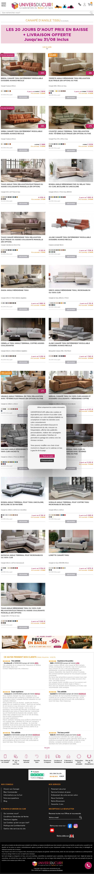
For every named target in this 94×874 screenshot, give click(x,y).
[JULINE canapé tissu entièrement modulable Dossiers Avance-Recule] (71, 223)
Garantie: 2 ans (57, 804)
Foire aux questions (11, 798)
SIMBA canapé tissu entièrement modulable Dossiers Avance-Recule (21, 132)
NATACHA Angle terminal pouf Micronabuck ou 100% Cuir (22, 556)
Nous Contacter (57, 798)
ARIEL (37, 663)
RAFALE (37, 694)
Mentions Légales (10, 819)
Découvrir (23, 97)
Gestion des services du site (14, 828)
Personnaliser (47, 460)
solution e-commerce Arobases (53, 870)
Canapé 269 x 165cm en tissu (57, 86)
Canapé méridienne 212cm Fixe (10, 245)
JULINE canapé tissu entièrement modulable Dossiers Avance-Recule (70, 238)
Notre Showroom (58, 801)
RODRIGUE (82, 694)
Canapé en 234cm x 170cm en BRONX (13, 457)
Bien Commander (10, 792)
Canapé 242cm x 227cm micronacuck (12, 563)
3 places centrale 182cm (56, 245)
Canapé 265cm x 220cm (56, 510)
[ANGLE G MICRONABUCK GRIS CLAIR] (23, 435)
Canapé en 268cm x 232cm (9, 404)
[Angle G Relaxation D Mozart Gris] (71, 435)
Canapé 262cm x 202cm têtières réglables (14, 351)
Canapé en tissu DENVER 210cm (59, 563)
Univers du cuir (7, 16)
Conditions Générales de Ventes (16, 816)
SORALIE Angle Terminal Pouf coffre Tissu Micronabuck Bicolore (69, 503)
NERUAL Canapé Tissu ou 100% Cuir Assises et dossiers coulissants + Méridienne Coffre (70, 397)
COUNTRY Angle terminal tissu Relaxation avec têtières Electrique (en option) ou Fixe (70, 132)
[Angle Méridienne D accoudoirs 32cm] (71, 382)
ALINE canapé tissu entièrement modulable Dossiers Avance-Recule (69, 344)
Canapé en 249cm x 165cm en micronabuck (62, 404)
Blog (5, 801)
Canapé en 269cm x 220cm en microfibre (13, 510)
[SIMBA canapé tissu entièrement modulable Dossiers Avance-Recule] (23, 117)
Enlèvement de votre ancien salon (64, 795)
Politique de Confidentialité (14, 825)
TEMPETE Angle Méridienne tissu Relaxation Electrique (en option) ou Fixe (69, 79)
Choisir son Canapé (11, 789)
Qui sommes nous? (11, 813)
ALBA (79, 735)
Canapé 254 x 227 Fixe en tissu (10, 192)
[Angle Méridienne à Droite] (23, 276)
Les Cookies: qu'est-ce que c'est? (16, 822)
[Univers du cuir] (43, 6)
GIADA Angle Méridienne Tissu (15, 290)
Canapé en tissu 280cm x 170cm (59, 298)
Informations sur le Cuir (13, 795)
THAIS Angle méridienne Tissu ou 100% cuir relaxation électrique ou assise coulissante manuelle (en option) (23, 610)
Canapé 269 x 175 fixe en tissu (10, 616)
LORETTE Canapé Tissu (59, 555)
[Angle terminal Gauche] (23, 382)
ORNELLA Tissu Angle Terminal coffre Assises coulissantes (22, 344)
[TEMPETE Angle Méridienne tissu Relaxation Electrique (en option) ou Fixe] (71, 64)
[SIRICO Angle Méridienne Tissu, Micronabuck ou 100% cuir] (71, 276)
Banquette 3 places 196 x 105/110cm (60, 351)
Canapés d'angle (18, 16)
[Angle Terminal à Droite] (23, 329)
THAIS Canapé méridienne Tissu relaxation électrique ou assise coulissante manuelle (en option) (22, 239)
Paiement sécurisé (58, 789)
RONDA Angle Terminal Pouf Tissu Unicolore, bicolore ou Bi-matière (22, 503)
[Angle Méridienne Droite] (71, 170)
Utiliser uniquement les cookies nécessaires (51, 407)
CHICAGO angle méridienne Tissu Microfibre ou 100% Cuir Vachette (23, 450)
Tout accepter (47, 456)
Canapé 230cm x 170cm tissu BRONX (60, 192)
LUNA (77, 663)
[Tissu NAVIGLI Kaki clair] (71, 117)
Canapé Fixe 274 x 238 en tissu (58, 139)
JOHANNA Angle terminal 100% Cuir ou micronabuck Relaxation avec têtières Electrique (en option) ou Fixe (67, 451)
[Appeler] (88, 865)
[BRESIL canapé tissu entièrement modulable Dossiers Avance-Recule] (23, 64)
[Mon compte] (84, 4)
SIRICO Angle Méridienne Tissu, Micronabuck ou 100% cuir (69, 291)
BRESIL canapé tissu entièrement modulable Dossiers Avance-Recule (22, 79)
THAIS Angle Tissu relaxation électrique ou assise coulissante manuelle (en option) (22, 185)
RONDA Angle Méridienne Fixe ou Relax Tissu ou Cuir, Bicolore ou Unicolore (70, 185)
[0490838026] (80, 4)
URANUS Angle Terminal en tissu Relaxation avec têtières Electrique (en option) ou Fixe (22, 397)
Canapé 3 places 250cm (8, 86)
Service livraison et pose (60, 792)
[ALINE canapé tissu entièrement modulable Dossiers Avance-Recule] (71, 329)
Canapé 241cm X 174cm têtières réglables (13, 298)
